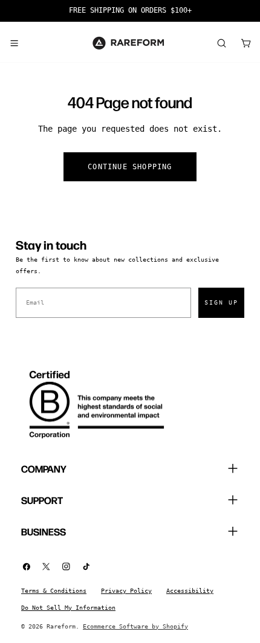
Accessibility (189, 590)
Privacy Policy (126, 590)
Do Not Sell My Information (68, 607)
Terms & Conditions (53, 590)
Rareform (61, 626)
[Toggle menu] (14, 43)
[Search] (221, 43)
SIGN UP (221, 302)
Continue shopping (130, 167)
